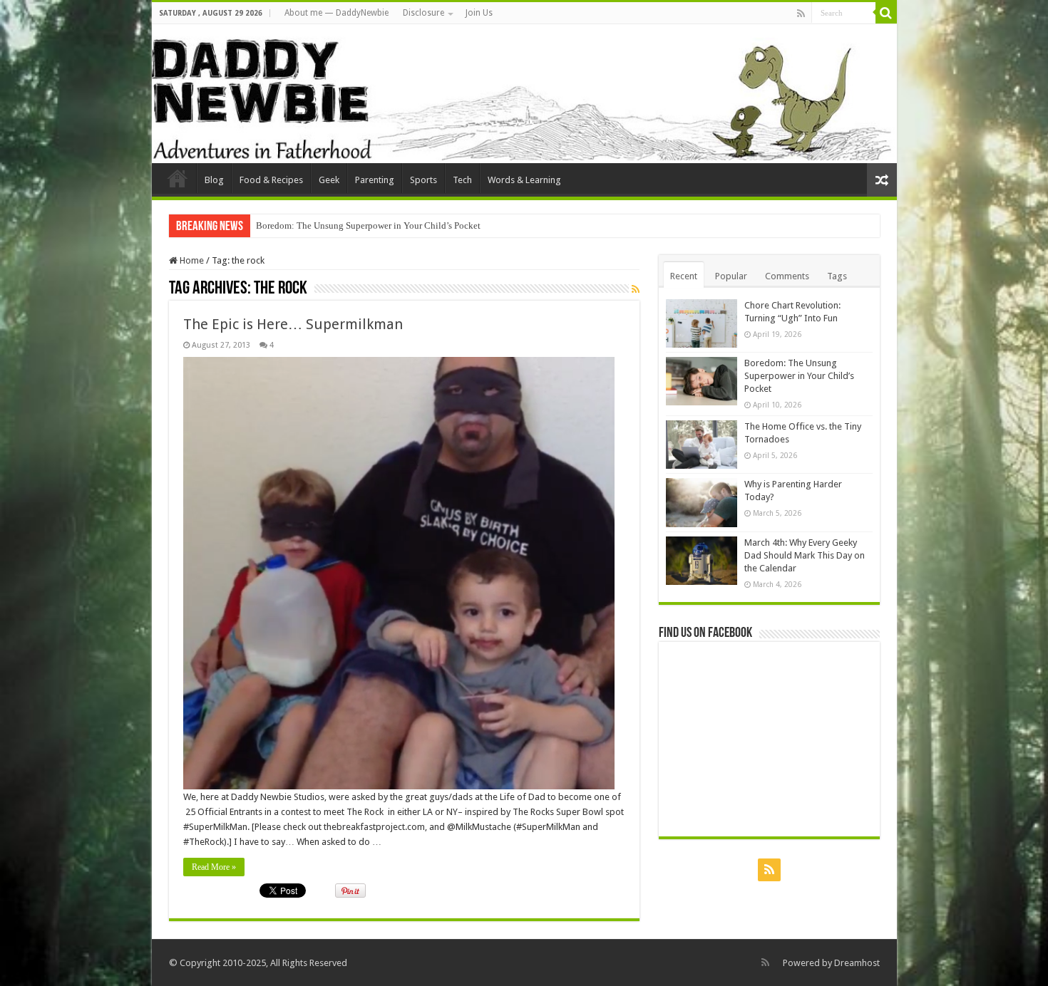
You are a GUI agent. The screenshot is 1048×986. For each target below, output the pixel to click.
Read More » (214, 867)
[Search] (886, 13)
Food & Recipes (271, 180)
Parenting (374, 180)
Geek (329, 180)
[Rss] (801, 13)
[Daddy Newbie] (524, 93)
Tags (837, 276)
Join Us (479, 13)
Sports (423, 180)
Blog (214, 180)
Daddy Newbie (177, 178)
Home (191, 260)
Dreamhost (857, 963)
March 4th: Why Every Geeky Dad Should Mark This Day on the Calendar (804, 555)
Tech (462, 180)
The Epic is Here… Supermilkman (293, 324)
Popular (731, 276)
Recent (683, 276)
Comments (787, 276)
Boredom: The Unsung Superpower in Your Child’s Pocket (368, 225)
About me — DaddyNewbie (336, 13)
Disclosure (423, 13)
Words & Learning (524, 180)
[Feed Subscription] (635, 289)
